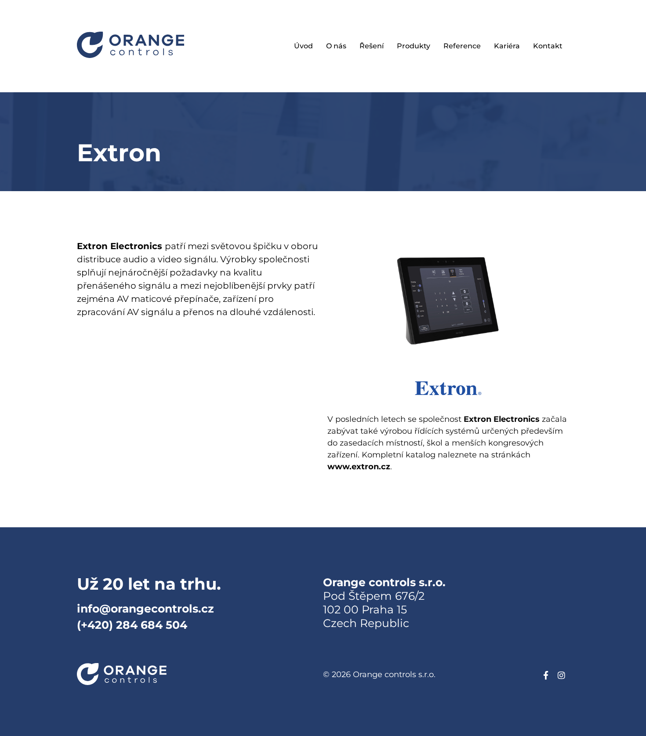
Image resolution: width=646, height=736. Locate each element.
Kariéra (507, 46)
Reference (462, 46)
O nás (336, 46)
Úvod (303, 46)
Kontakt (548, 46)
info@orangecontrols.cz (145, 608)
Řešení (371, 46)
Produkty (413, 46)
